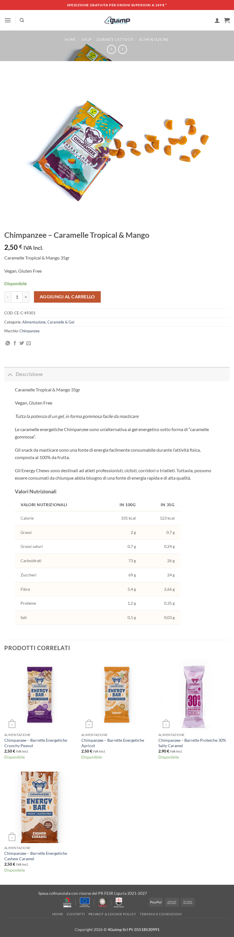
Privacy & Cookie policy (112, 914)
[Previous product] (122, 49)
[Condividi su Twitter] (21, 343)
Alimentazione (154, 39)
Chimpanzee (29, 331)
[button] (7, 20)
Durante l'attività (115, 39)
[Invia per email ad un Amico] (28, 343)
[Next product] (111, 49)
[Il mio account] (217, 20)
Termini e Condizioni (161, 914)
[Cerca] (22, 20)
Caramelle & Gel (60, 322)
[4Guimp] (117, 20)
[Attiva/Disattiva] (9, 374)
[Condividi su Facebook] (15, 343)
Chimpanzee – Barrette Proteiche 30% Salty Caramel (192, 743)
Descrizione (29, 374)
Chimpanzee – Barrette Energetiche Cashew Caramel (35, 856)
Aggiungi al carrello (67, 296)
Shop (87, 39)
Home (70, 39)
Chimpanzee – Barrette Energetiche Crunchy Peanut (35, 743)
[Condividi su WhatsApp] (7, 343)
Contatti (76, 914)
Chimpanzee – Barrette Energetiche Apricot (112, 743)
